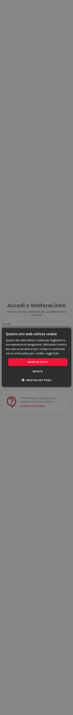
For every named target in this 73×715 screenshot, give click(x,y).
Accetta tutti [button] (38, 362)
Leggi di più (52, 353)
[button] (36, 380)
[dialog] (36, 357)
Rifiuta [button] (38, 371)
